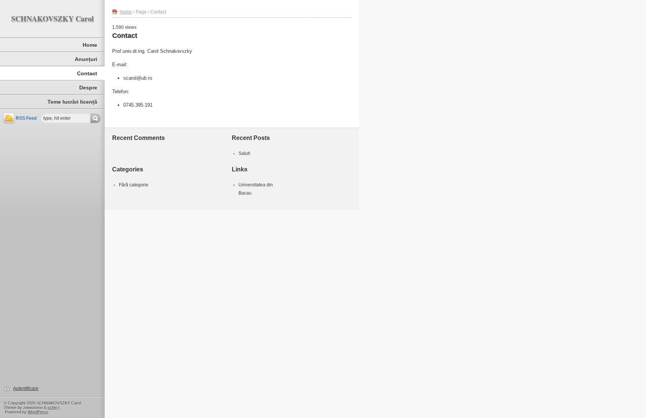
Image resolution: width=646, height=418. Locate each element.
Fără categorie (133, 184)
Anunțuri (86, 59)
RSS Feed (26, 118)
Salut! (244, 153)
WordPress (38, 412)
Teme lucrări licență (72, 102)
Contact (87, 73)
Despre (88, 88)
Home (90, 45)
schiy (52, 407)
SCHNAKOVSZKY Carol (52, 18)
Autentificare (26, 388)
